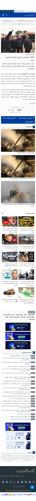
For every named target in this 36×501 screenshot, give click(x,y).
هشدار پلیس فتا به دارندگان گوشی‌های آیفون (20, 356)
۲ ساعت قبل (33, 388)
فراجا (13, 315)
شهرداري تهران (31, 315)
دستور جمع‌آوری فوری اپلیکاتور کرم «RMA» (20, 417)
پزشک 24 (32, 458)
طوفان (6, 317)
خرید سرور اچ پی (24, 458)
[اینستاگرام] (10, 482)
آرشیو (13, 11)
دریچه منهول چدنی (9, 460)
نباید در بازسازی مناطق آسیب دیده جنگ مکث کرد (19, 366)
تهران (25, 315)
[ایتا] (29, 482)
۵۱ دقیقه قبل (33, 358)
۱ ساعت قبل (33, 366)
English (16, 11)
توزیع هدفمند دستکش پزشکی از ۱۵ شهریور (20, 419)
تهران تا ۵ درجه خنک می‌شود (23, 414)
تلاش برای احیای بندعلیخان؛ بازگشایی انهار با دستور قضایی (17, 403)
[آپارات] (3, 482)
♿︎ (32, 487)
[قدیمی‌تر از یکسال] (18, 140)
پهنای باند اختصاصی (23, 456)
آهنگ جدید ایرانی (5, 456)
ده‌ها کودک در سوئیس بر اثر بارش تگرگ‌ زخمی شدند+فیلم (17, 381)
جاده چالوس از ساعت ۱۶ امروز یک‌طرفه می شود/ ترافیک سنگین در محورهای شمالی (15, 384)
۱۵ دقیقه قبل (33, 355)
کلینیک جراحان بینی (27, 460)
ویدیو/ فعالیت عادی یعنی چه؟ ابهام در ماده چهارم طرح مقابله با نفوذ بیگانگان (16, 363)
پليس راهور (31, 319)
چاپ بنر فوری (31, 456)
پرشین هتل (4, 458)
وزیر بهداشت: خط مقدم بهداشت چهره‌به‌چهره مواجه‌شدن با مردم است (16, 374)
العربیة (20, 11)
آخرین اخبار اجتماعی (27, 352)
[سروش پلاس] (25, 482)
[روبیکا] (33, 482)
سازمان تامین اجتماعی (14, 317)
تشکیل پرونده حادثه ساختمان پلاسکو (26, 153)
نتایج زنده (3, 11)
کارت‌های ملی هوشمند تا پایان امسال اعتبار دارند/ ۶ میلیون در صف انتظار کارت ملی (16, 359)
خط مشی (17, 476)
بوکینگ (9, 458)
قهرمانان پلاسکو (28, 122)
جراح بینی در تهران (14, 456)
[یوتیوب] (18, 482)
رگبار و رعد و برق (7, 315)
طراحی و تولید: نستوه (17, 486)
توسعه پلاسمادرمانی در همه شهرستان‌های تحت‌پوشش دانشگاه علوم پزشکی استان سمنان (16, 407)
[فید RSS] (6, 482)
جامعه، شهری (31, 20)
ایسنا (29, 14)
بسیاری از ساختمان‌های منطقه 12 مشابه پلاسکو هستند (22, 179)
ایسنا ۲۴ (8, 11)
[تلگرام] (22, 482)
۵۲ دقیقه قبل (33, 362)
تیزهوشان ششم (16, 458)
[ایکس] (14, 482)
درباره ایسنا (11, 476)
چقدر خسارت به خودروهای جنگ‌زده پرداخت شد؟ (19, 399)
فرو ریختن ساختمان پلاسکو (9, 118)
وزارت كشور (23, 317)
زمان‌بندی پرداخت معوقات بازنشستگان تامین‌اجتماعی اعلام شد (16, 396)
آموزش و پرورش (19, 315)
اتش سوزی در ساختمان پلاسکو (25, 118)
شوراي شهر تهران (30, 317)
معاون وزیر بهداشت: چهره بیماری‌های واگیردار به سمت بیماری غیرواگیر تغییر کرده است (16, 369)
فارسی (23, 11)
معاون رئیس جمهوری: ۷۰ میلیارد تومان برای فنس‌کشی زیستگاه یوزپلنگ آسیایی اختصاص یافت (16, 411)
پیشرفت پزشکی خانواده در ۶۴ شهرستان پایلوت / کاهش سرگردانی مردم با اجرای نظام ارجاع (17, 378)
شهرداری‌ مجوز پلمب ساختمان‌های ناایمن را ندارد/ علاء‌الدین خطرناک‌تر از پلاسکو (18, 205)
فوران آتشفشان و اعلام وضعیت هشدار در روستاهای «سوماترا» (16, 401)
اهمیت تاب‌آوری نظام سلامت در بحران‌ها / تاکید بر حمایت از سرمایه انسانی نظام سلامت (16, 388)
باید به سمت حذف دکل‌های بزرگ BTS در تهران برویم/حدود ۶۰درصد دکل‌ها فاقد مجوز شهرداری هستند (16, 393)
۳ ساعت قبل (33, 398)
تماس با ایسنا (4, 476)
